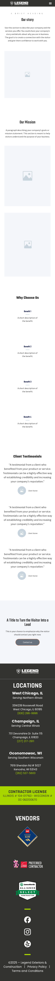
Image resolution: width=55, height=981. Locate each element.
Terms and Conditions (27, 971)
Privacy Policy (37, 967)
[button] (50, 3)
